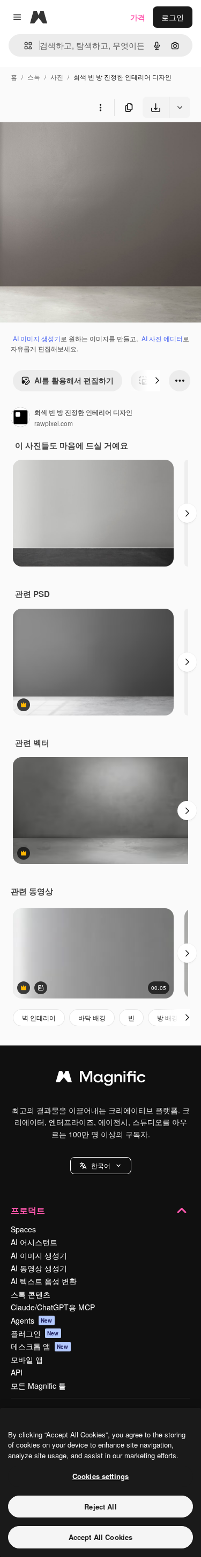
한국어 (100, 1165)
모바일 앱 (27, 1359)
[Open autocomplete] (24, 46)
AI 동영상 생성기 (39, 1268)
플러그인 (35, 1333)
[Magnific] (101, 1079)
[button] (100, 1165)
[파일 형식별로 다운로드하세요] (179, 107)
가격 (137, 17)
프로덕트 (28, 1210)
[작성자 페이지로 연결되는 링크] (20, 418)
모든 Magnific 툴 (38, 1385)
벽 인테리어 (39, 1017)
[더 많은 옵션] (100, 107)
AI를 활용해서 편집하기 (74, 380)
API (17, 1372)
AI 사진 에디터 (162, 338)
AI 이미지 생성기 (37, 338)
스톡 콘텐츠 (30, 1294)
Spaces (23, 1229)
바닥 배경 (92, 1017)
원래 (62, 142)
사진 (56, 76)
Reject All (100, 1506)
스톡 (33, 76)
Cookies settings (100, 1476)
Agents (32, 1320)
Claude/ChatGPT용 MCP (53, 1307)
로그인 (172, 17)
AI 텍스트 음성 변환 (44, 1281)
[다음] (157, 380)
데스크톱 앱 (40, 1346)
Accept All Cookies (100, 1537)
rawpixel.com (53, 423)
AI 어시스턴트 (34, 1242)
